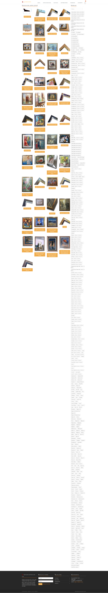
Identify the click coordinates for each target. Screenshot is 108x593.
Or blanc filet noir (65, 145)
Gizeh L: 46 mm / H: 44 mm (76, 327)
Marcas (78, 416)
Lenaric (82, 395)
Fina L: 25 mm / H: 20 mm (75, 317)
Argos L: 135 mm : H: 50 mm (76, 114)
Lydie (72, 407)
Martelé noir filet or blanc (52, 124)
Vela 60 (72, 537)
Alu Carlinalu (73, 34)
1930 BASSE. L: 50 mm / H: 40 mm (77, 57)
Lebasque (73, 395)
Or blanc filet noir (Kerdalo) (52, 147)
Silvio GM (81, 510)
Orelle (78, 471)
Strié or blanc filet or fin (40, 187)
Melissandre (80, 428)
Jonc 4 (72, 368)
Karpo (72, 383)
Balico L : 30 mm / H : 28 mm (76, 127)
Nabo (78, 450)
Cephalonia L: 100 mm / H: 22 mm (77, 192)
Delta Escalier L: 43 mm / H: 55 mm (77, 242)
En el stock (57, 579)
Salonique (73, 504)
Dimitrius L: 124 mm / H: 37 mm (76, 256)
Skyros (81, 514)
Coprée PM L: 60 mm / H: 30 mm (76, 203)
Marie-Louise (73, 418)
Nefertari (79, 461)
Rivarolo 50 (78, 494)
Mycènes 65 (79, 448)
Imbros (72, 354)
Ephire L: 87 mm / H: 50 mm (76, 299)
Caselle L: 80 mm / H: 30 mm (76, 186)
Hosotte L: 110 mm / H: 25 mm (76, 348)
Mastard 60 (79, 418)
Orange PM (73, 471)
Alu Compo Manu (74, 36)
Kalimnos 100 (80, 377)
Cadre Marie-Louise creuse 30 (76, 143)
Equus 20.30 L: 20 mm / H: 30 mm (77, 307)
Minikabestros (73, 442)
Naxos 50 (77, 457)
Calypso (72, 170)
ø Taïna (72, 563)
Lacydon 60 (73, 393)
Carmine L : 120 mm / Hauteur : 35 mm (77, 176)
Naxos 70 (82, 457)
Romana (76, 500)
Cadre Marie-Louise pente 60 (76, 151)
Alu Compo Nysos (74, 38)
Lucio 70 (82, 405)
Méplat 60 (78, 432)
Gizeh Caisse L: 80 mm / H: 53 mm (77, 325)
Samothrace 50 (78, 504)
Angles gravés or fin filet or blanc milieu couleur (52, 19)
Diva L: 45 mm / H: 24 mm (75, 260)
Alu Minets (82, 49)
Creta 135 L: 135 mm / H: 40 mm (76, 217)
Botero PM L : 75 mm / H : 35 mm (77, 139)
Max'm (72, 420)
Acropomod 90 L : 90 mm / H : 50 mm (77, 73)
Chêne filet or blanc (39, 53)
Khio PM (77, 389)
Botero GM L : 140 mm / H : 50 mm (77, 137)
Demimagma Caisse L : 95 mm (76, 246)
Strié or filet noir (52, 188)
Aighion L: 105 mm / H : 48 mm (76, 77)
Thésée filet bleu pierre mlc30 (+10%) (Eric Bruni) (39, 230)
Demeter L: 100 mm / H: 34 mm (76, 244)
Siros (78, 514)
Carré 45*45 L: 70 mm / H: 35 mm (76, 182)
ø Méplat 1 (73, 553)
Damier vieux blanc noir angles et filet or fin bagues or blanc (64, 72)
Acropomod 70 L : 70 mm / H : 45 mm (77, 69)
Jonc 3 (72, 364)
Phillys (80, 481)
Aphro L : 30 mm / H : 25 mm (76, 102)
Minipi (72, 444)
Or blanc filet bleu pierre (39, 151)
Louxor (79, 405)
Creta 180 (73, 219)
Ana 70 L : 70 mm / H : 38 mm (76, 88)
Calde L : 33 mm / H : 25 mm (76, 168)
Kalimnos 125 (73, 379)
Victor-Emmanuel (79, 539)
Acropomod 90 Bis (74, 71)
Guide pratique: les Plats (75, 17)
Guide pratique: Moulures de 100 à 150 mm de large (77, 23)
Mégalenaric (78, 424)
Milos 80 (77, 436)
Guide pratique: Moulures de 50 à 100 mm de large (78, 27)
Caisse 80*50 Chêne (80, 164)
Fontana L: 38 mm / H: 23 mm (76, 319)
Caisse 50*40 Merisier (75, 163)
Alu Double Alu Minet (74, 40)
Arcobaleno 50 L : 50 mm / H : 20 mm (77, 106)
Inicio (39, 2)
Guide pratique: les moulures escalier (77, 15)
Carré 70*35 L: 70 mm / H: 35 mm (76, 184)
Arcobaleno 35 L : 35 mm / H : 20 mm (77, 104)
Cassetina (73, 188)
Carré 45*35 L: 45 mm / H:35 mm (76, 180)
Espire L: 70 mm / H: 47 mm (76, 311)
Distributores (64, 2)
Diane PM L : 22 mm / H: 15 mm (76, 254)
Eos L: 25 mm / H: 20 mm (75, 297)
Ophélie (72, 469)
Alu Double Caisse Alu (75, 44)
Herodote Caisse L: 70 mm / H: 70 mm (77, 338)
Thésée (64, 226)
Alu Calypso (78, 32)
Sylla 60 (83, 526)
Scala (77, 508)
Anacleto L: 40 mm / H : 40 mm (76, 92)
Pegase (82, 479)
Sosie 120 (73, 520)
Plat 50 (76, 489)
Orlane (72, 473)
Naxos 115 (78, 452)
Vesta (80, 537)
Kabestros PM (73, 377)
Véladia (77, 537)
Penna (76, 481)
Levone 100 (73, 399)
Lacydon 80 (79, 393)
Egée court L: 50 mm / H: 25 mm (76, 280)
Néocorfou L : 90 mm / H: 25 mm (76, 463)
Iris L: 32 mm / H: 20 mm (75, 356)
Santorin (72, 508)
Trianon (77, 532)
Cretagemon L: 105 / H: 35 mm (76, 225)
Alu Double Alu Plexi (74, 42)
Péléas (72, 481)
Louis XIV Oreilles (74, 403)
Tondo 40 (72, 532)
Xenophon (73, 543)
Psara (72, 493)
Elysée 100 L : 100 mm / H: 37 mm (77, 290)
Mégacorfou (77, 420)
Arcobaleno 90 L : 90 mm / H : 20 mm (77, 110)
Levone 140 (79, 399)
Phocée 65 (78, 483)
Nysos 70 (73, 467)
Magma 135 (78, 409)
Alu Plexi (79, 51)
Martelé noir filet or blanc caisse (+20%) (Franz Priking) (39, 129)
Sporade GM (73, 524)
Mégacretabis (73, 422)
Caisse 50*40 (82, 159)
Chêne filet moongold (52, 33)
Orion (81, 471)
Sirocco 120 (73, 514)
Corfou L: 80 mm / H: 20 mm (76, 207)
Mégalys (77, 426)
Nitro (75, 465)
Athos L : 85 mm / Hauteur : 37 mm (77, 123)
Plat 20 (80, 487)
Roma (72, 500)
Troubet (72, 533)
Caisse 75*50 (73, 164)
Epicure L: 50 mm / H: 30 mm (76, 301)
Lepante (72, 397)
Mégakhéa (73, 424)
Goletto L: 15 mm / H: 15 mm (76, 329)
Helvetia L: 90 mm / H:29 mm (76, 335)
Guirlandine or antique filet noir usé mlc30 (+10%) (27, 108)
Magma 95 (73, 416)
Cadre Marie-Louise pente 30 (76, 149)
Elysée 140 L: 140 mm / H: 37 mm (77, 292)
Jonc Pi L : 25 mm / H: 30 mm (76, 374)
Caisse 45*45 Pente (74, 159)
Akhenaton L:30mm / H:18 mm (76, 79)
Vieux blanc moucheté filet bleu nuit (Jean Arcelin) (27, 250)
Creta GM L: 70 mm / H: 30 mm (76, 221)
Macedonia (73, 409)
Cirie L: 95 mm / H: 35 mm (75, 196)
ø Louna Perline (73, 551)
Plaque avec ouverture (75, 485)
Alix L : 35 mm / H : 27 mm (75, 83)
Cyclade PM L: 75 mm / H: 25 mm (77, 231)
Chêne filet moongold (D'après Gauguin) (40, 39)
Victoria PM (79, 541)
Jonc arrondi (78, 372)
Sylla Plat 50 (78, 528)
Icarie (83, 350)
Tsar (76, 533)
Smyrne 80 (73, 518)
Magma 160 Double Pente (75, 414)
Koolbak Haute (78, 391)
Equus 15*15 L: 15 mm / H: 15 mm (77, 305)
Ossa (76, 473)
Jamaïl (72, 358)
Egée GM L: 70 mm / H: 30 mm (76, 282)
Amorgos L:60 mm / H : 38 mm (76, 86)
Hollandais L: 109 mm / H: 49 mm (76, 344)
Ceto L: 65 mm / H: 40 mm (75, 194)
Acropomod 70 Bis (74, 67)
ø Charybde (77, 545)
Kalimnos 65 (80, 379)
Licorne (72, 401)
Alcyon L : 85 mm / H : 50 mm (76, 81)
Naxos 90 (73, 459)
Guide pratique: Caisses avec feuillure (77, 12)
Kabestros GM (80, 375)
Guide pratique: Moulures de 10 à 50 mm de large (78, 20)
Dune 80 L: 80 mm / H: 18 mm (76, 272)
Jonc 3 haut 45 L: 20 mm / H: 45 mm (77, 366)
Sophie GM (81, 518)
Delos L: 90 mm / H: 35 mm (75, 241)
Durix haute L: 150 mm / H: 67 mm (77, 276)
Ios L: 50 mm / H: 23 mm (79, 354)
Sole (77, 518)
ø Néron (78, 559)
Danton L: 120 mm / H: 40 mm (76, 235)
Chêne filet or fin (65, 53)
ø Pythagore (73, 561)
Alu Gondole (81, 47)
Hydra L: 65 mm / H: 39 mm (76, 350)
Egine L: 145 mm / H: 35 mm (76, 286)
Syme (83, 528)
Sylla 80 (72, 528)
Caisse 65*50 (82, 163)
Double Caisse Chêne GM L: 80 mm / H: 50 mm (78, 267)
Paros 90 (72, 479)
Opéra (82, 467)
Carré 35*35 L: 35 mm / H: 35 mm (76, 178)
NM (78, 465)
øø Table (81, 563)
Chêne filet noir (64, 33)
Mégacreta (82, 420)
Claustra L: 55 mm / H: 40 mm (76, 200)
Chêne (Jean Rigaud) (27, 33)
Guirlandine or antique (65, 87)
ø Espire (83, 547)
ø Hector (77, 549)
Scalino (72, 510)
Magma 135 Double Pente (75, 411)
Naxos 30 (73, 457)
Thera (80, 530)
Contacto (80, 2)
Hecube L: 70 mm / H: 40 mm (76, 331)
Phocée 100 (73, 483)
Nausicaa (72, 452)
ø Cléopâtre (73, 547)
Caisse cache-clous (74, 166)
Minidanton (73, 440)
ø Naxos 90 (73, 559)
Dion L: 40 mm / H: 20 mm (75, 258)
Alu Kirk (77, 49)
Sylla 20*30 (78, 526)
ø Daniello (78, 547)
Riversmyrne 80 (81, 498)
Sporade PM (79, 524)
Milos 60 (72, 436)
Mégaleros (73, 426)
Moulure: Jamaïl (27, 16)
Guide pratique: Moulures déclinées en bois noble (77, 30)
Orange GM (77, 469)
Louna (80, 403)
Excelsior (72, 315)
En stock (56, 2)
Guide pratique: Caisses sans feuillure (77, 14)
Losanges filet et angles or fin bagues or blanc (52, 104)
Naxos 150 (79, 453)
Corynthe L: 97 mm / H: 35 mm (76, 213)
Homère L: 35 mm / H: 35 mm (76, 346)
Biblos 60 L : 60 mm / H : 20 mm (76, 133)
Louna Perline (73, 405)
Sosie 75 (82, 520)
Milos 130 (77, 434)
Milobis (72, 434)
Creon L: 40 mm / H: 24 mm (76, 215)
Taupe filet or (52, 213)
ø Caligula (81, 543)
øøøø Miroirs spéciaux (75, 567)
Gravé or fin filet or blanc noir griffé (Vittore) (39, 88)
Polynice (76, 491)
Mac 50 (80, 407)
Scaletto (80, 508)
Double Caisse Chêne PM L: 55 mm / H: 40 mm (78, 270)
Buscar (40, 584)
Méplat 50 (73, 432)
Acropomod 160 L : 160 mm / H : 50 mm (78, 65)
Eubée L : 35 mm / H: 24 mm (76, 313)
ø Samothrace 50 (80, 561)
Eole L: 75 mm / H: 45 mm (75, 296)
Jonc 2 (76, 358)
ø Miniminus (73, 555)
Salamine (80, 502)
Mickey (82, 432)
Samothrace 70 (73, 506)
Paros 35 (77, 477)
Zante (77, 543)
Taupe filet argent (27, 208)
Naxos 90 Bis (78, 459)
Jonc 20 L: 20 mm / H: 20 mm (76, 360)
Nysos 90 (77, 467)
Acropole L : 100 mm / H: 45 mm (76, 61)
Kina (81, 389)
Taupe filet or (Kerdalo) (65, 213)
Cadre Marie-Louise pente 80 (76, 153)
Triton (81, 532)
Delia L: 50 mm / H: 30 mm (75, 239)
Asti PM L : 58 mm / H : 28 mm (76, 122)
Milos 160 (81, 434)
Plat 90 (72, 491)
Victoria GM (73, 541)
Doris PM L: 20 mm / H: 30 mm (76, 264)
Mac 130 (76, 407)
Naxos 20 (79, 455)
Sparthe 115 (73, 522)
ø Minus (78, 555)
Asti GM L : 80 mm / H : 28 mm (76, 120)
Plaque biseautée (74, 487)
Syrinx (72, 530)
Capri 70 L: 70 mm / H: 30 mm (76, 174)
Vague (80, 533)
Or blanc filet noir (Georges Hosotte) (27, 168)
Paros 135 (73, 477)
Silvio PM (73, 512)
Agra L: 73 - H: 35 (74, 75)
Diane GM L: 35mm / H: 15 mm (76, 252)
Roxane (80, 500)
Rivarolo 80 (73, 496)
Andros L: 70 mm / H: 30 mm (76, 96)
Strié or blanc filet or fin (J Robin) (27, 195)
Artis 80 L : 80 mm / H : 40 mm (76, 118)
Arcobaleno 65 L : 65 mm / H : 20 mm (77, 108)
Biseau (72, 135)
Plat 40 (72, 489)
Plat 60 (80, 489)
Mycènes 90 (73, 450)
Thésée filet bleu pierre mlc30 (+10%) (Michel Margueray (52, 230)
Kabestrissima (73, 375)
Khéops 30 (73, 387)
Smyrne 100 (73, 516)
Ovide (80, 473)
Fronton (72, 323)
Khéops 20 (78, 385)
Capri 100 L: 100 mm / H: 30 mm (76, 172)
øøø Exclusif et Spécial (75, 565)
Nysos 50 (82, 465)
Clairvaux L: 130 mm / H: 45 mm (76, 198)
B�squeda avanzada (46, 583)
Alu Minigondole (74, 51)
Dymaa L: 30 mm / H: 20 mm (76, 278)
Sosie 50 (77, 520)
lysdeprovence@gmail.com (78, 581)
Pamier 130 (73, 475)
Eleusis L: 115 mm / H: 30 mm (76, 288)
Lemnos (77, 395)
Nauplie (81, 450)
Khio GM (72, 389)
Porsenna (81, 491)
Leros (77, 397)
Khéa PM (72, 385)
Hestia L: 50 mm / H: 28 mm (76, 342)
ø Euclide (72, 549)
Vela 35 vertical (78, 535)
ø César (72, 545)
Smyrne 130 (79, 516)
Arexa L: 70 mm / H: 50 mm (76, 112)
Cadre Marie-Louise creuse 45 (76, 145)
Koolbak (72, 391)
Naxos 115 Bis (73, 453)
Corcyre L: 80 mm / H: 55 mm (76, 205)
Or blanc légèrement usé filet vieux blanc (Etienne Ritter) (52, 172)
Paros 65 (82, 477)
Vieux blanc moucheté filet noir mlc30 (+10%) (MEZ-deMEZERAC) (52, 255)
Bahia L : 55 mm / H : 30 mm (76, 125)
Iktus (82, 352)
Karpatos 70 (73, 381)
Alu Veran (73, 55)
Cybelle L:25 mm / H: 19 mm (76, 227)
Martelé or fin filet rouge (64, 123)
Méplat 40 (82, 430)
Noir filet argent (27, 150)
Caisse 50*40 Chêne (74, 161)
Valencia (72, 535)
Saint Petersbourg (74, 502)
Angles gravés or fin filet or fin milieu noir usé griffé (64, 19)
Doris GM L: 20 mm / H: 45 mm (76, 262)
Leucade (80, 397)
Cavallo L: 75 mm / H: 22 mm (76, 190)
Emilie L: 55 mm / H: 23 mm (76, 294)
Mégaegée (79, 422)
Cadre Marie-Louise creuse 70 (76, 147)
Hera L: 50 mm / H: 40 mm (75, 336)
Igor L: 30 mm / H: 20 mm (75, 352)
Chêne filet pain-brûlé (40, 67)
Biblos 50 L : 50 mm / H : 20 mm (76, 131)
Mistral (80, 446)
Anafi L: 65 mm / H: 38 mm (75, 94)
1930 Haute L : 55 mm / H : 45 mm (77, 59)
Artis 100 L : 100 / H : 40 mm (76, 116)
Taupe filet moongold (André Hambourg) (39, 208)
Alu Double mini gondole (75, 45)
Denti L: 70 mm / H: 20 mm (75, 250)
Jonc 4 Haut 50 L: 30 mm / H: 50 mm (77, 370)
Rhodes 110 (77, 493)
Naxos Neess (73, 461)
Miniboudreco (73, 438)
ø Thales (77, 563)
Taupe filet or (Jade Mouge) (27, 232)
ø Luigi (79, 551)
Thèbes (76, 530)
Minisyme (76, 444)
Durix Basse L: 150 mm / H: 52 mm (77, 274)
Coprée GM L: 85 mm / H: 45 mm (76, 202)
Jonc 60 (72, 372)
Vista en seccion (47, 2)
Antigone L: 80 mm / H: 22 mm (76, 100)
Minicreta (78, 438)
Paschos (77, 479)
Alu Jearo (73, 49)
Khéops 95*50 (79, 387)
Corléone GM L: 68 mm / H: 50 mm (77, 209)
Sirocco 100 (78, 512)
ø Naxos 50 (73, 557)
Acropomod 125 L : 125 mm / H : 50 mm (78, 63)
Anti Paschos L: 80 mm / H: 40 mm (77, 98)
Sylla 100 (72, 526)
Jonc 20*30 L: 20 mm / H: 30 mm (76, 362)
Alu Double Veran (74, 47)
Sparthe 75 (79, 522)
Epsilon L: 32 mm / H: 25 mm (76, 303)
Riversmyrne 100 (79, 496)
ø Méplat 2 (78, 553)
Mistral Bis (73, 448)
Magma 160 (73, 413)
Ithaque (82, 356)
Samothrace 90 (80, 506)
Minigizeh (83, 440)
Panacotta (78, 475)
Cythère (72, 233)
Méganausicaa (73, 428)
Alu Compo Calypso (80, 34)
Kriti (83, 391)
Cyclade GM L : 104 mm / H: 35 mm (77, 229)
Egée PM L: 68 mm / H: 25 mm (76, 284)
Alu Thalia (78, 53)
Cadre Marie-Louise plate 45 (76, 155)
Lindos (76, 401)
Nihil (72, 465)
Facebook (72, 2)
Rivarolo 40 (73, 494)
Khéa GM (80, 383)
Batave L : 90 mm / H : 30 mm (76, 129)
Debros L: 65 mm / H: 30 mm (76, 237)
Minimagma (79, 442)
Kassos (76, 383)
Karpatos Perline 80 (80, 381)
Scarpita (77, 510)
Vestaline (72, 539)
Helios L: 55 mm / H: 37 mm (76, 333)
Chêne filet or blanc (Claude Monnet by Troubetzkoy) (52, 54)
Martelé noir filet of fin (27, 124)
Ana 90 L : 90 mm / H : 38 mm (76, 90)
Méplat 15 (73, 430)
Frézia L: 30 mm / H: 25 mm (76, 321)
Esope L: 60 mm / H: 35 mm (76, 309)
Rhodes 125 (82, 493)
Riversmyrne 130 (74, 498)
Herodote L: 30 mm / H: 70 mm (76, 340)
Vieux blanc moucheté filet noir (27, 270)
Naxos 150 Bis (73, 455)
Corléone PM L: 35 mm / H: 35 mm (77, 211)
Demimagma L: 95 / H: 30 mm (76, 248)
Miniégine (78, 440)
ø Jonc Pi (82, 549)
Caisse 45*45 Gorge (80, 157)
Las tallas (56, 578)
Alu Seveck (73, 53)
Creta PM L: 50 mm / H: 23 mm (76, 223)
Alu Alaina (73, 32)
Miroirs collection (74, 446)
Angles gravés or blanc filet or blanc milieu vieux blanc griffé (39, 19)
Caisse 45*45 (73, 157)
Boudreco (73, 141)
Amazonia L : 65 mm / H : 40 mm (76, 84)
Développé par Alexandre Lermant (80, 591)
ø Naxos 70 (79, 557)
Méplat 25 (78, 430)
